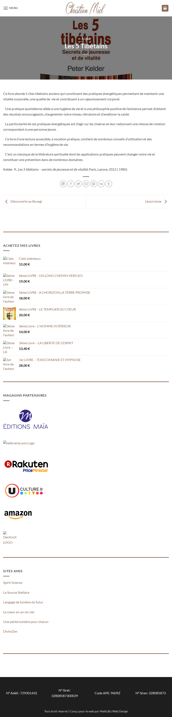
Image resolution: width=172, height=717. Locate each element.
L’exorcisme (153, 201)
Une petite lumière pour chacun (25, 622)
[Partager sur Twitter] (78, 183)
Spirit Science (12, 582)
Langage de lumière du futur (23, 602)
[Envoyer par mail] (86, 183)
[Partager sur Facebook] (70, 183)
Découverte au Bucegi (26, 201)
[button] (10, 8)
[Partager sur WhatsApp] (63, 183)
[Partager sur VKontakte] (101, 183)
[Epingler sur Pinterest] (93, 183)
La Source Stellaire (16, 592)
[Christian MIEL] (86, 8)
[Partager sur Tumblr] (108, 183)
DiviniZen (10, 631)
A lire (86, 38)
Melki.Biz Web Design (114, 711)
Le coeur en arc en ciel (18, 612)
